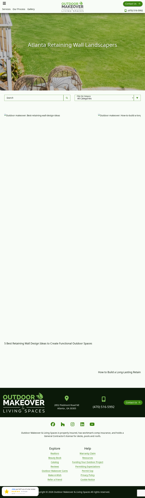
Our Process (19, 9)
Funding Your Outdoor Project (87, 462)
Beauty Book (54, 457)
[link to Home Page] (72, 6)
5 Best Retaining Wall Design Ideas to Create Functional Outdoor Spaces (48, 343)
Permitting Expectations (87, 466)
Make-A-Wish (54, 475)
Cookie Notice (88, 479)
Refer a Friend (55, 479)
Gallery (31, 9)
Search (10, 97)
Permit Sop (87, 470)
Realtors (55, 453)
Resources (87, 457)
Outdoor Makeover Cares (55, 470)
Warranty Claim (88, 453)
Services (6, 9)
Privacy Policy (88, 475)
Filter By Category (84, 96)
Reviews (55, 466)
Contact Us (131, 3)
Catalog (55, 462)
